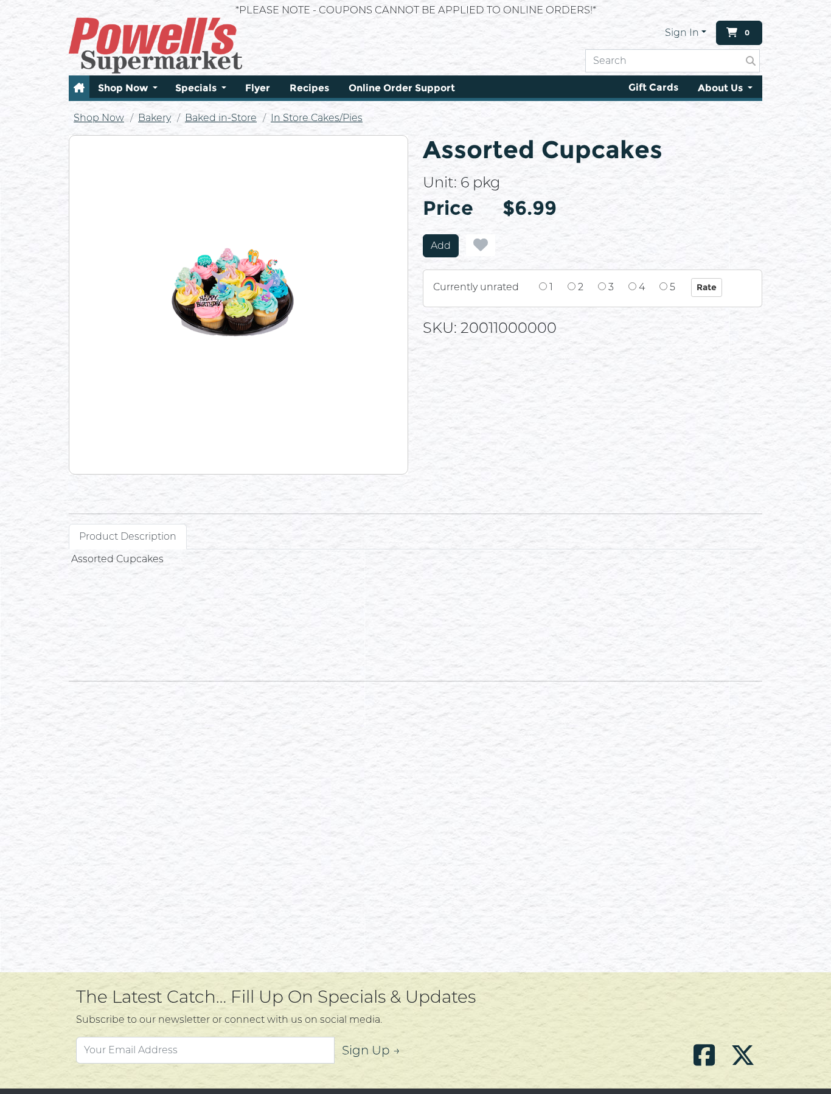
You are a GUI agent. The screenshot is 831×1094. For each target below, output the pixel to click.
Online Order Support (402, 88)
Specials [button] (197, 88)
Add (441, 245)
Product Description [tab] (127, 536)
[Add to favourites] (480, 245)
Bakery (154, 118)
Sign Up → (371, 1050)
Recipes (309, 88)
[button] (79, 87)
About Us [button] (721, 88)
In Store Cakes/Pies (317, 118)
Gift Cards (653, 87)
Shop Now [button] (124, 88)
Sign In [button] (682, 32)
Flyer (257, 88)
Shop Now (99, 118)
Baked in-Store (221, 118)
